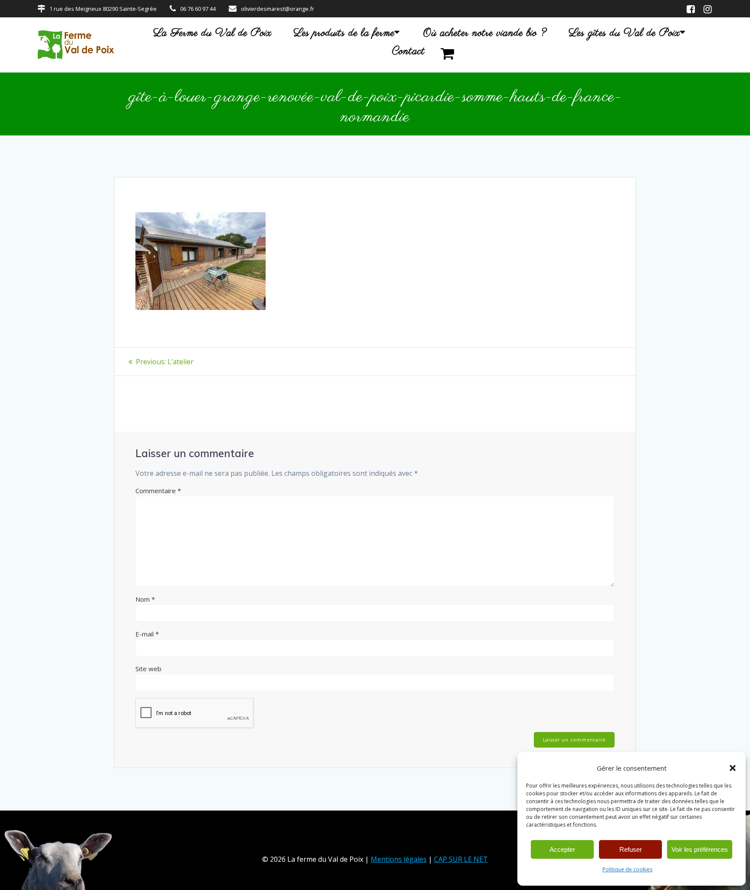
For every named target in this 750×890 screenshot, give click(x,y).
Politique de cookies (627, 869)
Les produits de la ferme (344, 33)
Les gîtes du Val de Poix (624, 33)
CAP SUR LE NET (461, 859)
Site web (148, 668)
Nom (145, 599)
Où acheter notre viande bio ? (485, 33)
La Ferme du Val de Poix (212, 33)
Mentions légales (399, 859)
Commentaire (158, 490)
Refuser (630, 849)
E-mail (147, 634)
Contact (408, 52)
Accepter (562, 849)
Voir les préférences (699, 849)
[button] (732, 768)
